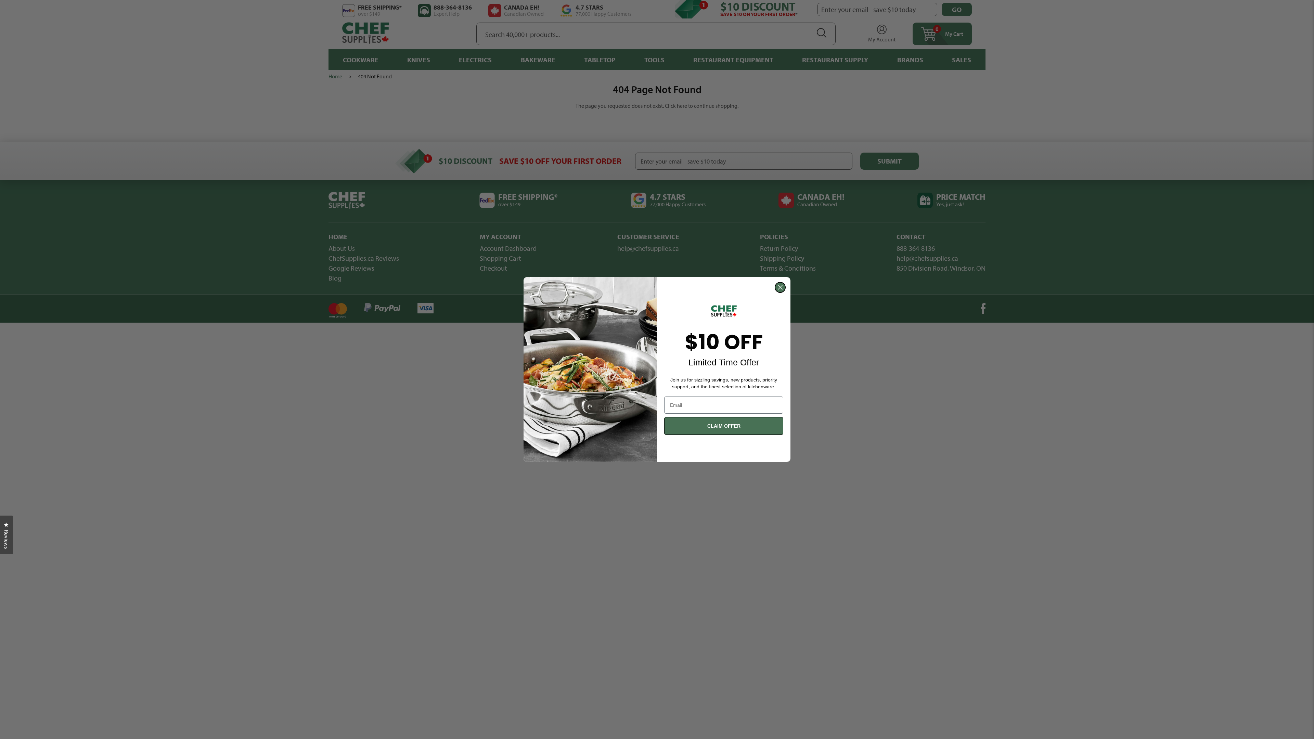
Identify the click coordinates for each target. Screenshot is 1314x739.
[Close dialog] (780, 287)
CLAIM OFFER (723, 426)
